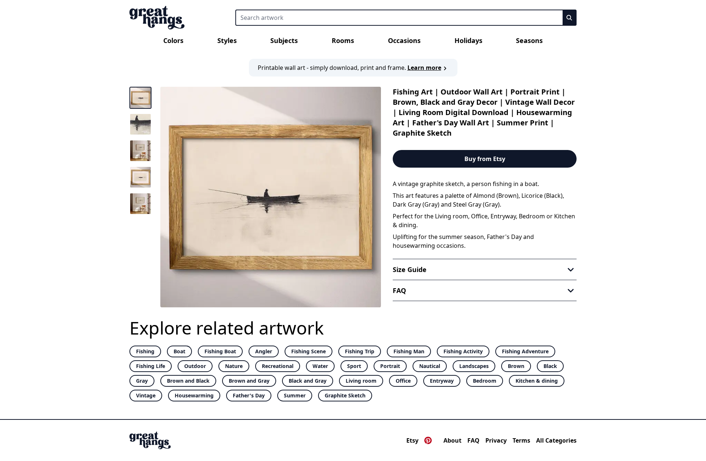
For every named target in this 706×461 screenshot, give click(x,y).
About (452, 440)
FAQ (473, 440)
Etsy (412, 440)
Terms (521, 440)
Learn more (424, 68)
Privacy (496, 440)
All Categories (556, 440)
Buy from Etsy (484, 159)
